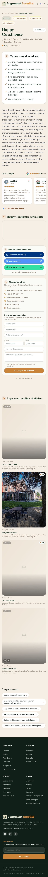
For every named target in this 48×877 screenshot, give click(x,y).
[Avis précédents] (2, 191)
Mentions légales (9, 873)
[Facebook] (5, 834)
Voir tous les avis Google (15, 208)
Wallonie (29, 750)
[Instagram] (10, 834)
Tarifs (28, 788)
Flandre (29, 754)
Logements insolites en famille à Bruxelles (21, 709)
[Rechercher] (37, 4)
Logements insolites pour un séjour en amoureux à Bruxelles (24, 702)
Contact (29, 784)
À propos (29, 781)
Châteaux (6, 762)
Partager (40, 30)
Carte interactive (9, 769)
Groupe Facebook (33, 803)
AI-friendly (41, 873)
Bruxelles (13, 13)
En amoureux (21, 18)
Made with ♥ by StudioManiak (12, 870)
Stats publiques (32, 799)
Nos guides (7, 765)
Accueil (4, 13)
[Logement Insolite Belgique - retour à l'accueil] (17, 4)
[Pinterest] (16, 834)
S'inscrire (25, 856)
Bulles (5, 754)
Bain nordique (8, 796)
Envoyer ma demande (25, 370)
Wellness (6, 788)
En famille (10, 23)
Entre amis (36, 18)
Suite (8, 18)
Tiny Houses (7, 758)
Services (29, 792)
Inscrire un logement (34, 796)
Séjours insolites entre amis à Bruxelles (20, 714)
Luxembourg (31, 762)
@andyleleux (30, 873)
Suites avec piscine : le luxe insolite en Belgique (24, 725)
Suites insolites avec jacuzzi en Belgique (21, 720)
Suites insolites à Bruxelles (15, 695)
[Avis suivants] (45, 191)
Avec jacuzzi (7, 792)
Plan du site (20, 873)
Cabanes (6, 750)
